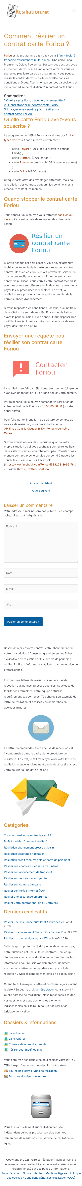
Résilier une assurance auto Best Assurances (33, 922)
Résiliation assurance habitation (24, 853)
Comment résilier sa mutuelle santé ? (27, 835)
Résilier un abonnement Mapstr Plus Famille (32, 932)
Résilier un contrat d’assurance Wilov (27, 938)
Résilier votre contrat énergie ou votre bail (31, 902)
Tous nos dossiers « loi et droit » (29, 1076)
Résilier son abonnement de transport (28, 872)
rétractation (47, 989)
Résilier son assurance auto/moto (25, 878)
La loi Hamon (16, 1033)
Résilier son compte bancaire (22, 884)
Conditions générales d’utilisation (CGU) (50, 1177)
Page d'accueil (10, 1173)
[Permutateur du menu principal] (74, 11)
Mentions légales (56, 1173)
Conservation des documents (27, 1044)
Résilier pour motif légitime (25, 1049)
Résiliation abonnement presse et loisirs (29, 847)
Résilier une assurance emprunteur (26, 896)
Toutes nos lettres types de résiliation (32, 1070)
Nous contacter (33, 1173)
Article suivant (41, 490)
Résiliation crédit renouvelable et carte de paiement (37, 859)
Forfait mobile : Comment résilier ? (26, 841)
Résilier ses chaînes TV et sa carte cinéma (31, 866)
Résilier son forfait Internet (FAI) (24, 890)
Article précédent (41, 483)
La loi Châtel (16, 1038)
